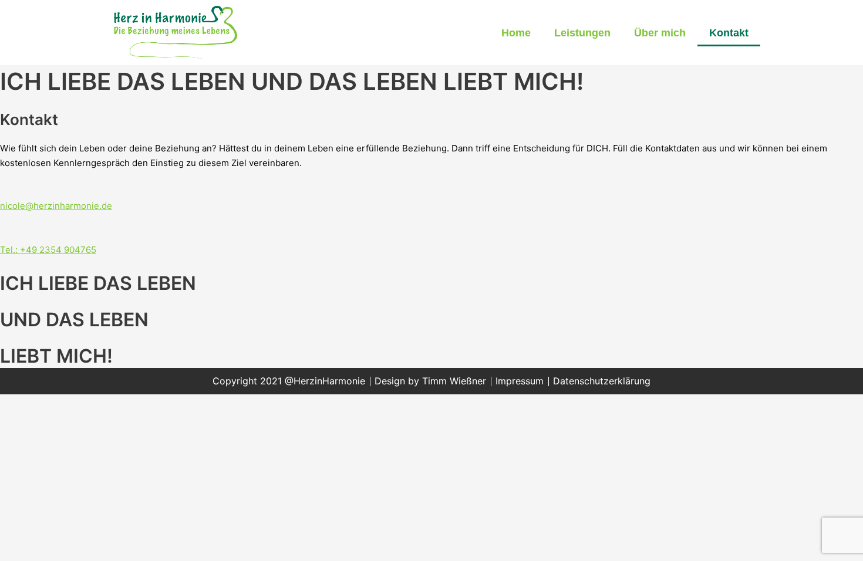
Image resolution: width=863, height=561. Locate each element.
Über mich (660, 33)
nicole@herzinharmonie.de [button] (56, 205)
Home (516, 33)
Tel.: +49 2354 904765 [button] (48, 249)
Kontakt (729, 33)
